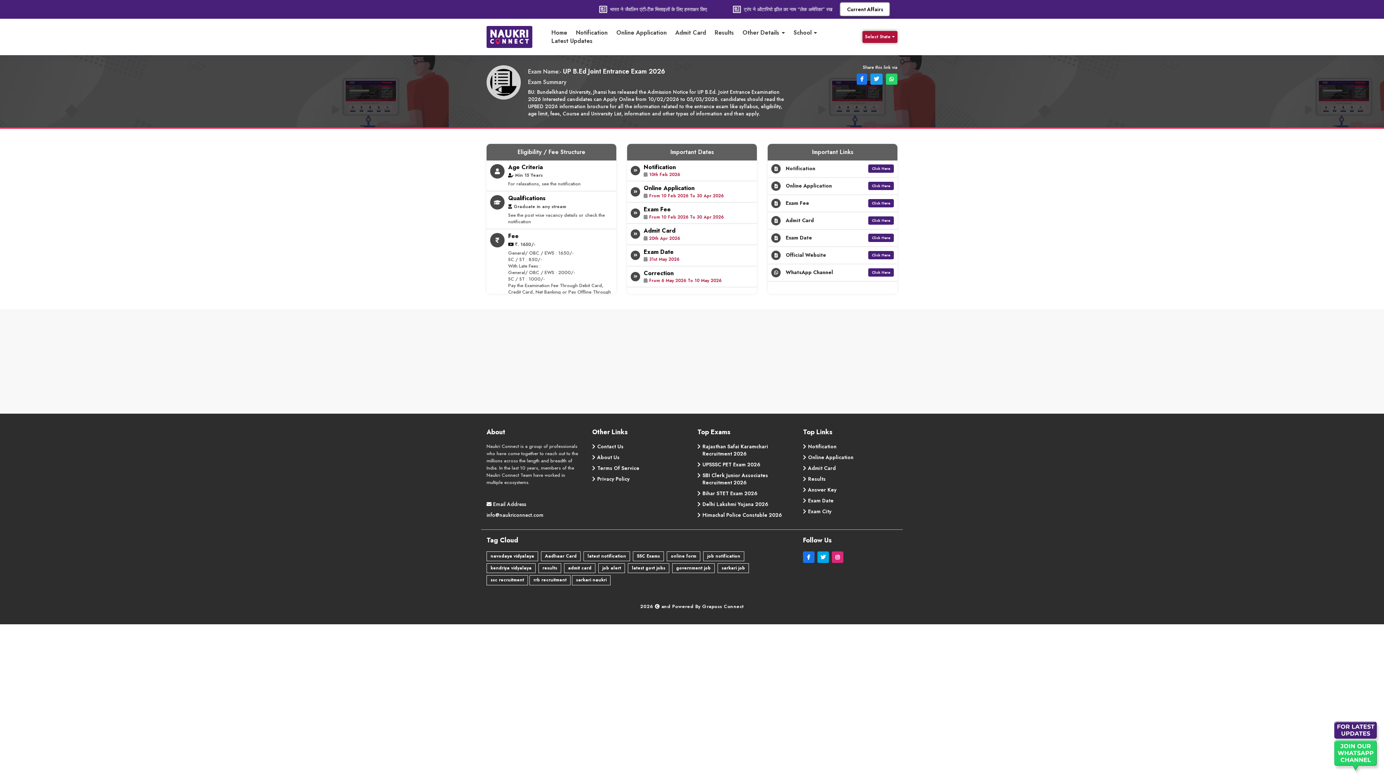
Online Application (641, 33)
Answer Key (822, 489)
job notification (723, 556)
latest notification (606, 556)
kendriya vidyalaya (511, 568)
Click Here (881, 168)
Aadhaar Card (561, 556)
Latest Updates (572, 41)
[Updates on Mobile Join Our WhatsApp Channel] (1357, 748)
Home (559, 33)
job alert (611, 568)
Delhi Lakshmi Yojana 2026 (735, 504)
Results (724, 33)
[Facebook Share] (861, 78)
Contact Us (610, 446)
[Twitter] (824, 557)
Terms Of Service (618, 468)
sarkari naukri (591, 580)
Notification (592, 33)
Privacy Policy (613, 479)
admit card (579, 568)
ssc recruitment (507, 580)
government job (693, 568)
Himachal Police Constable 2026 (742, 515)
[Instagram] (838, 557)
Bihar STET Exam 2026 (730, 493)
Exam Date (821, 500)
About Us (608, 457)
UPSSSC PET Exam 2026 (731, 464)
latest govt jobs (648, 568)
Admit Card (690, 33)
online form (683, 556)
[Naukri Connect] (515, 37)
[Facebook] (810, 557)
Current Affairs (865, 9)
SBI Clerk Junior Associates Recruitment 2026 (735, 479)
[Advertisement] (692, 363)
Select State (878, 37)
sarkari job (733, 568)
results (549, 568)
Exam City (819, 511)
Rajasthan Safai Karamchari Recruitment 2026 (735, 450)
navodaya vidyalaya (512, 556)
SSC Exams (648, 556)
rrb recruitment (550, 580)
